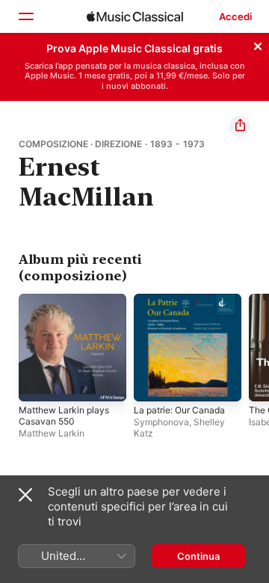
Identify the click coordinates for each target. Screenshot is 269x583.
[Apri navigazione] (25, 16)
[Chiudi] (258, 44)
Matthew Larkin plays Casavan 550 (64, 415)
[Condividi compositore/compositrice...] (239, 126)
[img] (135, 16)
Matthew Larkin (51, 433)
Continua (198, 556)
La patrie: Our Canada (179, 410)
